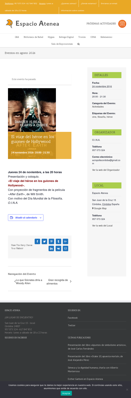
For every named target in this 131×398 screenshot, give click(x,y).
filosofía (101, 116)
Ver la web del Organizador (106, 169)
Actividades (98, 106)
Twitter (71, 325)
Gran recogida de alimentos (57, 281)
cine (94, 116)
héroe (110, 116)
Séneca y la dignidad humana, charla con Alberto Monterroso (93, 369)
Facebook (73, 317)
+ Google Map (99, 208)
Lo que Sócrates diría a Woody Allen (29, 281)
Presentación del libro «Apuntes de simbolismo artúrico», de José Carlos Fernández (97, 346)
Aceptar (66, 393)
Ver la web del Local (102, 225)
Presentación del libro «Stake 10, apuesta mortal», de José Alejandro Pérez (95, 358)
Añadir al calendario (26, 217)
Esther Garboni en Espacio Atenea (85, 378)
